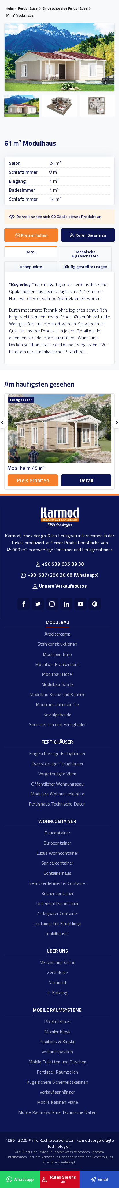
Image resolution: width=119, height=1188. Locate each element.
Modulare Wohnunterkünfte (57, 793)
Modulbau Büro (57, 654)
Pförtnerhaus (57, 1021)
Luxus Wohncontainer (57, 853)
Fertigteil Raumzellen (57, 1071)
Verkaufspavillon (57, 1051)
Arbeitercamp (57, 633)
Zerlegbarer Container (57, 913)
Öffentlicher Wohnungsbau (57, 783)
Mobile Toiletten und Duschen (57, 1061)
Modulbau (57, 622)
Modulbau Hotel (57, 674)
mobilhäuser (57, 933)
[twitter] (38, 604)
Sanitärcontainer (57, 862)
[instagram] (52, 604)
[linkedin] (66, 604)
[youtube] (80, 604)
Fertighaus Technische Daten (57, 803)
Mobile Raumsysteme (57, 1009)
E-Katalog (57, 992)
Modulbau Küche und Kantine (57, 694)
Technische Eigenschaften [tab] (85, 254)
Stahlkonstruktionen (57, 643)
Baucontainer (57, 832)
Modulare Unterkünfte (57, 704)
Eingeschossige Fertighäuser (57, 753)
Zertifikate (57, 972)
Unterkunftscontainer (57, 903)
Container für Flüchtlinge (57, 923)
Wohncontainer (57, 821)
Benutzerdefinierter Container (57, 883)
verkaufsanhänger (57, 1091)
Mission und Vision (57, 962)
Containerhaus (57, 873)
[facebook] (23, 604)
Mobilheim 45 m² (26, 468)
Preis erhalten (33, 480)
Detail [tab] (30, 252)
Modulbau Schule (57, 684)
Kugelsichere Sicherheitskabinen (57, 1082)
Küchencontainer (57, 893)
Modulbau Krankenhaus (57, 664)
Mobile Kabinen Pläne (57, 1102)
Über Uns (57, 950)
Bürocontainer (57, 842)
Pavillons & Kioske (57, 1041)
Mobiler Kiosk (57, 1031)
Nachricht (57, 982)
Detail (86, 480)
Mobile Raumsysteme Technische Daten (57, 1112)
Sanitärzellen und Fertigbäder (57, 724)
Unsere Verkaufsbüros (63, 586)
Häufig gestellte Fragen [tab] (85, 266)
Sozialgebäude (57, 714)
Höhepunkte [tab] (31, 266)
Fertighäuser (57, 741)
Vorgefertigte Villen (57, 773)
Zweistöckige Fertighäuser (57, 763)
